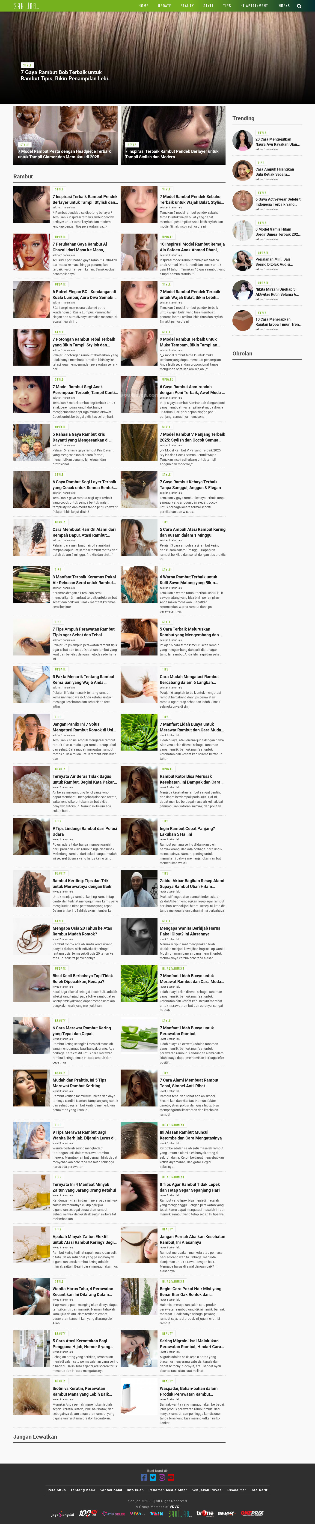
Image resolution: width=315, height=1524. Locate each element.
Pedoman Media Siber (168, 1490)
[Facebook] (144, 1477)
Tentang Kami (83, 1490)
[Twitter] (153, 1477)
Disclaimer (236, 1490)
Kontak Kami (111, 1490)
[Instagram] (162, 1477)
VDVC (174, 1507)
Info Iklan (135, 1490)
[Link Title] (26, 6)
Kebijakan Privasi (207, 1490)
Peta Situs (57, 1490)
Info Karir (259, 1490)
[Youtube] (171, 1477)
